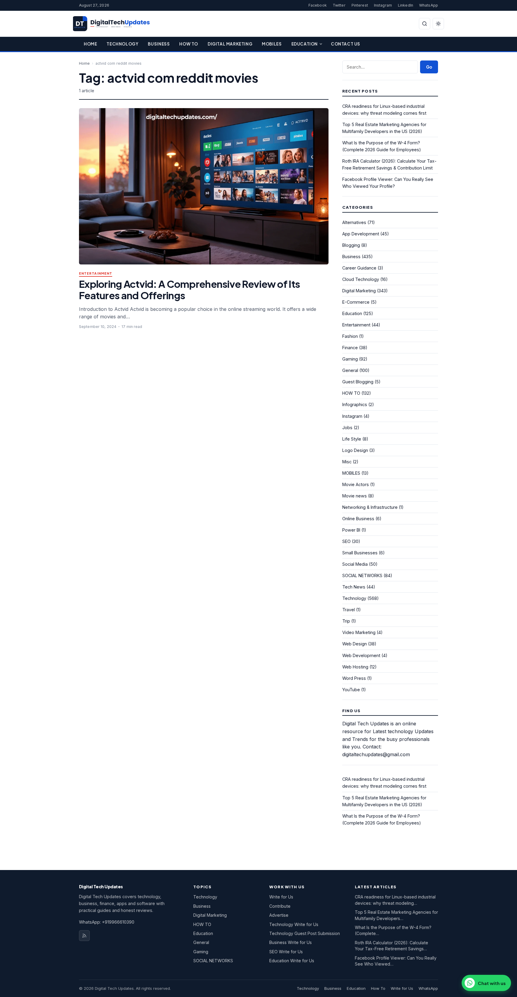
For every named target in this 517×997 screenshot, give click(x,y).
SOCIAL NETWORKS (362, 575)
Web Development (361, 655)
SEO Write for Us (286, 951)
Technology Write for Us (293, 924)
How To (188, 43)
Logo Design (355, 450)
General (350, 370)
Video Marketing (358, 632)
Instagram (383, 5)
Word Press (354, 678)
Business (159, 43)
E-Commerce (355, 302)
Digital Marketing (230, 43)
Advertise (278, 915)
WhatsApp (428, 5)
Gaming (350, 358)
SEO (346, 541)
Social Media (355, 564)
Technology (122, 43)
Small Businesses (360, 552)
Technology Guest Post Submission (304, 933)
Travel (348, 609)
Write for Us (281, 896)
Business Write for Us (290, 942)
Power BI (351, 529)
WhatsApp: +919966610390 (106, 922)
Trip (346, 621)
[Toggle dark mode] (438, 23)
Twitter (339, 5)
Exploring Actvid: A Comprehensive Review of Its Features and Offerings (189, 289)
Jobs (347, 427)
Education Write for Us (291, 960)
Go (429, 66)
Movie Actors (355, 484)
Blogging (351, 245)
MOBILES (351, 473)
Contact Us (345, 43)
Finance (350, 347)
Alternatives (354, 222)
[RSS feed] (84, 935)
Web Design (354, 643)
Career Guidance (359, 267)
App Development (360, 233)
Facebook (317, 5)
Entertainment (95, 273)
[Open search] (424, 23)
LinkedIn (405, 5)
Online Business (358, 518)
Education (304, 43)
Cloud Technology (360, 279)
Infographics (354, 404)
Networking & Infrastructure (370, 507)
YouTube (351, 689)
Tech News (353, 586)
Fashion (350, 336)
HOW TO (351, 393)
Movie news (354, 495)
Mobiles (272, 43)
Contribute (280, 906)
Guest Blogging (357, 381)
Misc (347, 461)
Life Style (351, 438)
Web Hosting (355, 666)
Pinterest (360, 5)
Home (90, 43)
